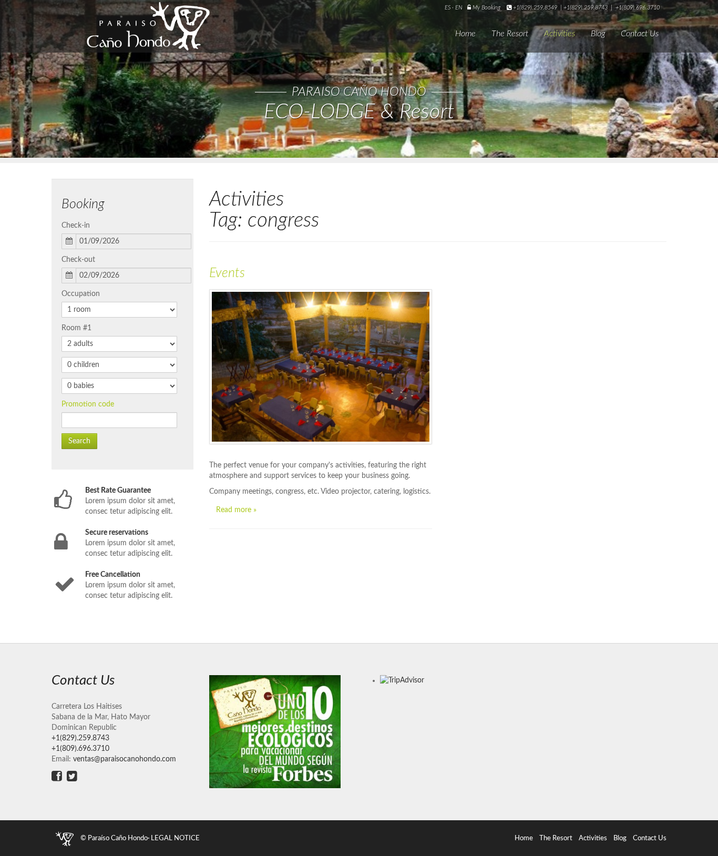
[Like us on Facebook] (57, 776)
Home (465, 33)
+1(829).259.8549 (535, 8)
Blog (598, 33)
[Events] (320, 366)
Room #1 (76, 328)
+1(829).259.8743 (585, 8)
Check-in (75, 225)
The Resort (509, 33)
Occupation (80, 294)
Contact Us (640, 33)
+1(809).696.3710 (638, 8)
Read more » (236, 510)
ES (448, 8)
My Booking (485, 8)
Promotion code (87, 404)
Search (79, 441)
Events (227, 273)
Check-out (78, 259)
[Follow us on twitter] (72, 776)
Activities (559, 33)
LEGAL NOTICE (175, 838)
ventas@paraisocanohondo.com (124, 759)
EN (459, 8)
